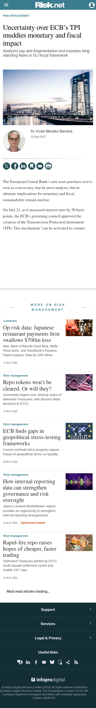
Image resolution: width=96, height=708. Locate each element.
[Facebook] (14, 166)
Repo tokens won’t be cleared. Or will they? (27, 385)
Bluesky (52, 662)
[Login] (91, 5)
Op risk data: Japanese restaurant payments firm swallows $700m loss (31, 333)
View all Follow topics (20, 662)
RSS (76, 662)
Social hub (68, 662)
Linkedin (28, 662)
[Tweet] (6, 166)
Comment (10, 321)
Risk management (16, 16)
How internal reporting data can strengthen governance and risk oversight (29, 490)
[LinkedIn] (23, 166)
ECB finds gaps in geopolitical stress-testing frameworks (32, 436)
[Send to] (40, 166)
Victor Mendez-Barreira (54, 131)
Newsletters (44, 662)
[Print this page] (48, 166)
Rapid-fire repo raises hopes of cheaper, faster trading (29, 548)
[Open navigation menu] (4, 5)
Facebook (36, 662)
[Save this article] (31, 166)
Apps (60, 662)
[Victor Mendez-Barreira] (14, 141)
